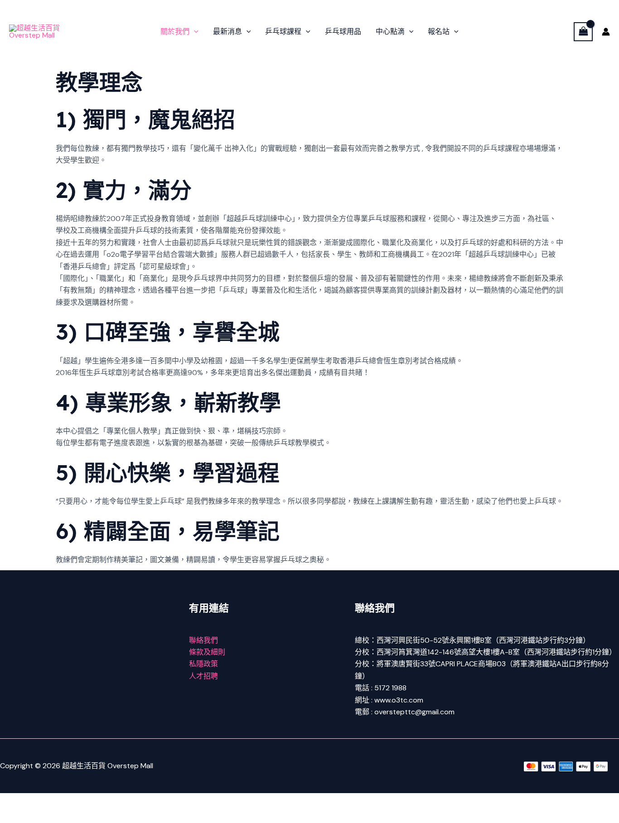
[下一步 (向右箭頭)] (42, 816)
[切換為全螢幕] (42, 801)
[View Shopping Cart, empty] (583, 31)
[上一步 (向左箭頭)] (13, 816)
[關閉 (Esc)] (100, 801)
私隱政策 (203, 664)
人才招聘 (203, 676)
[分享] (71, 801)
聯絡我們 (203, 640)
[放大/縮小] (13, 801)
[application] (193, 32)
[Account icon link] (606, 32)
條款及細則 (207, 652)
